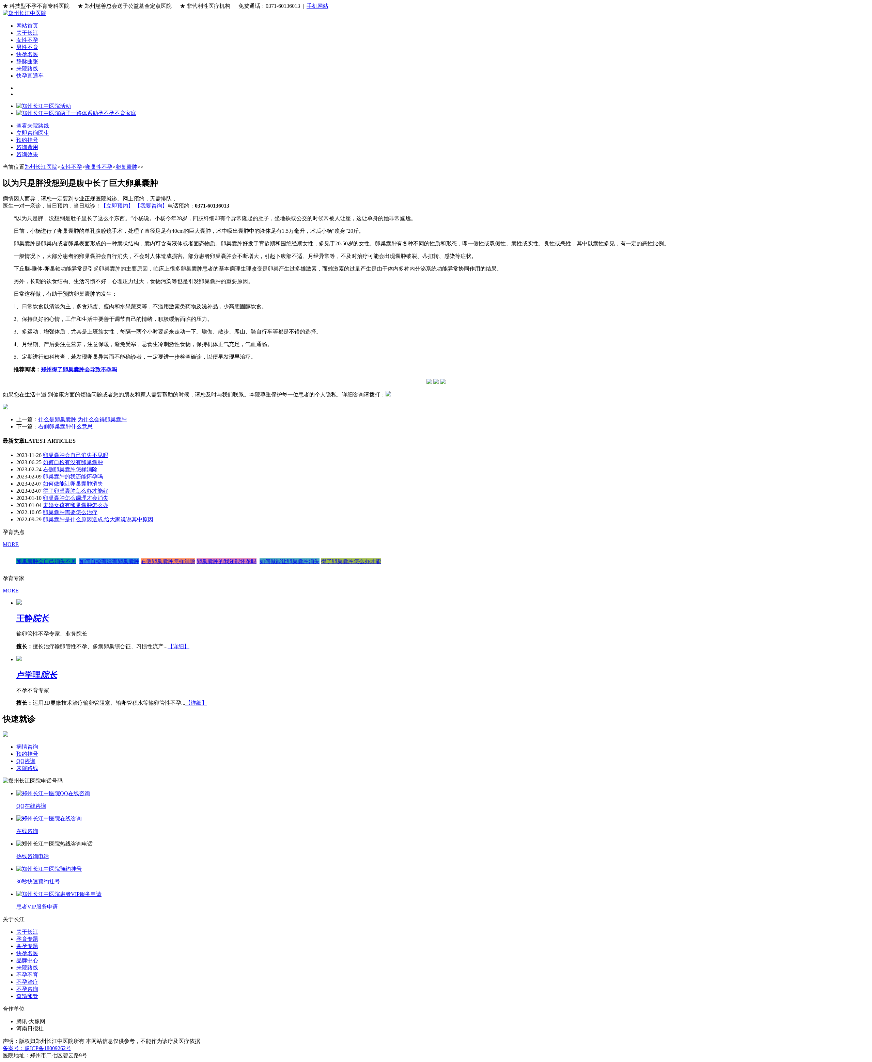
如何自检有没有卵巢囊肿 (73, 462)
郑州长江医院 (41, 167)
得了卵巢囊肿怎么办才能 (351, 561)
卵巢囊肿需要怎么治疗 (70, 512)
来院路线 (27, 68)
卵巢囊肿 (126, 167)
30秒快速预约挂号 (38, 881)
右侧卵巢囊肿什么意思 (65, 426)
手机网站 (317, 6)
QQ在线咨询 (31, 806)
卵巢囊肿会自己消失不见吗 (75, 455)
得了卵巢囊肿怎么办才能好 (75, 491)
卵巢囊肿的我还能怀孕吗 (73, 476)
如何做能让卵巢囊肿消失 (73, 484)
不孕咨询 (27, 989)
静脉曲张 (27, 61)
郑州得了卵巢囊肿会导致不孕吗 (79, 369)
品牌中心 (27, 960)
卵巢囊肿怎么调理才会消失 (75, 498)
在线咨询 (27, 831)
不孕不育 (27, 975)
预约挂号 (27, 754)
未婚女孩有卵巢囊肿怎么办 (75, 505)
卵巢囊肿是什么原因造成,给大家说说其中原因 (98, 519)
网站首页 (27, 26)
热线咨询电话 (32, 856)
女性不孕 (27, 40)
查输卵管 (27, 996)
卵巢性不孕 (98, 167)
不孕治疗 (27, 982)
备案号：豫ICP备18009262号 (37, 1048)
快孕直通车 (30, 76)
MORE (11, 544)
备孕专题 (27, 946)
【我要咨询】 (151, 206)
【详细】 (178, 646)
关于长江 (27, 33)
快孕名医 (27, 54)
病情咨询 (27, 747)
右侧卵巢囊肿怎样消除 (70, 469)
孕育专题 (27, 939)
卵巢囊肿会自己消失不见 (46, 561)
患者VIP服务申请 (37, 907)
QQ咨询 (25, 761)
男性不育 (27, 47)
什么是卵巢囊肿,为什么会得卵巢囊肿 (82, 419)
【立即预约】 (117, 206)
